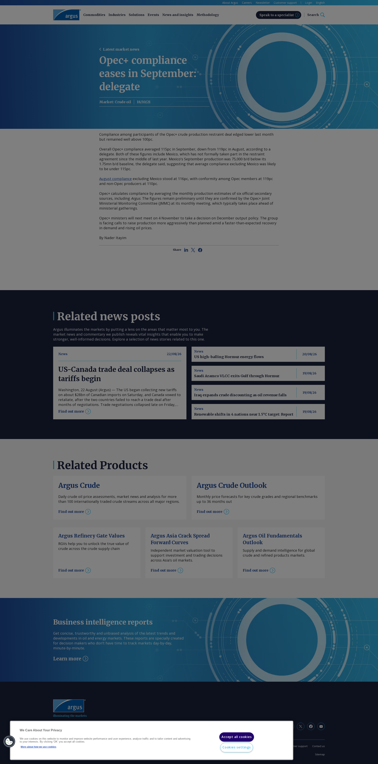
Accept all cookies (236, 737)
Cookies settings (236, 747)
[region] (151, 740)
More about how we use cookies (38, 747)
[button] (9, 741)
